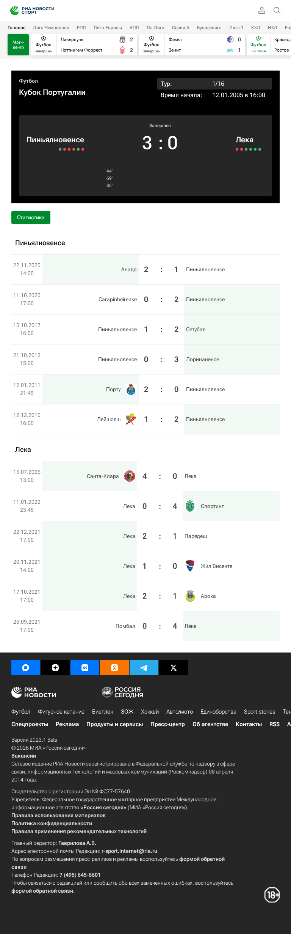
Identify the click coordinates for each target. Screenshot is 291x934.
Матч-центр (18, 45)
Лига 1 (236, 27)
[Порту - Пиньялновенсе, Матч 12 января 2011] (64, 149)
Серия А (180, 27)
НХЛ (272, 27)
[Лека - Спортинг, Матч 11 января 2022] (241, 149)
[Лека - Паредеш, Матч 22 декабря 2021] (246, 149)
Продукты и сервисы (114, 724)
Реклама (67, 724)
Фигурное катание (61, 711)
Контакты (249, 724)
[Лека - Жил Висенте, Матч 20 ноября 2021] (250, 149)
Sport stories (259, 711)
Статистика (31, 217)
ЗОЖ (127, 711)
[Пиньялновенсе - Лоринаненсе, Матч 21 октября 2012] (69, 149)
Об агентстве (210, 724)
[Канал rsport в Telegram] (144, 667)
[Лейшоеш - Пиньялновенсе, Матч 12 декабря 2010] (60, 149)
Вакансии (23, 756)
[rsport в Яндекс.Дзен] (55, 667)
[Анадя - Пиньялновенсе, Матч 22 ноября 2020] (82, 149)
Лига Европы (108, 27)
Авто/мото (179, 711)
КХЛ (255, 27)
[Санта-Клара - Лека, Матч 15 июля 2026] (237, 149)
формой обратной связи (42, 891)
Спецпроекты (29, 724)
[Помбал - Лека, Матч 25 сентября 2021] (259, 149)
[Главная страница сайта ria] (12, 10)
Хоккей (150, 711)
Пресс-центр (167, 724)
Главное (16, 27)
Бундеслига (209, 27)
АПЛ (134, 27)
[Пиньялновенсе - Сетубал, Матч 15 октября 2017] (73, 149)
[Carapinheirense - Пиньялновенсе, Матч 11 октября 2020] (78, 149)
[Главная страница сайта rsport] (49, 10)
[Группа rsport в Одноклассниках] (114, 667)
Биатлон (102, 711)
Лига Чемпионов (51, 27)
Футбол (28, 81)
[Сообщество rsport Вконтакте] (84, 667)
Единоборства (218, 711)
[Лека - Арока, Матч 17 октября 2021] (255, 149)
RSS (274, 724)
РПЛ (81, 27)
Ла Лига (155, 27)
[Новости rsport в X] (173, 667)
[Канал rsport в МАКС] (25, 667)
